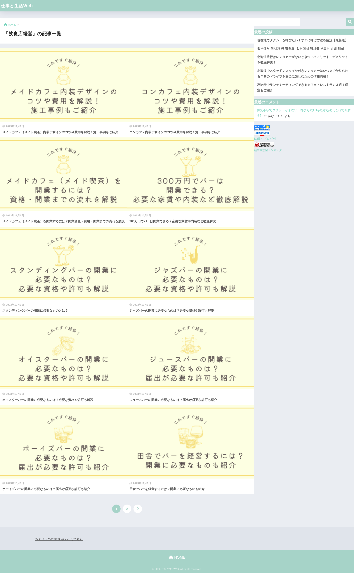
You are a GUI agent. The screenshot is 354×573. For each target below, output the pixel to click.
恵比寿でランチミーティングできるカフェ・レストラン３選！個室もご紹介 (302, 87)
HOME (179, 557)
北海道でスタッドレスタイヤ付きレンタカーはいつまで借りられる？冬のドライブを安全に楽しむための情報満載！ (302, 73)
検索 (350, 22)
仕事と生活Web (17, 5)
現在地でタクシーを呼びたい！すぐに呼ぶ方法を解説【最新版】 (302, 40)
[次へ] (137, 509)
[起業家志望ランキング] (264, 144)
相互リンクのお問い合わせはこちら (59, 539)
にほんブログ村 (265, 138)
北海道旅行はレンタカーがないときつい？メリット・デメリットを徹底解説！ (302, 59)
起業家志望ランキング (268, 150)
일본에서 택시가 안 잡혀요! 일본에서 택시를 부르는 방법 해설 (300, 48)
